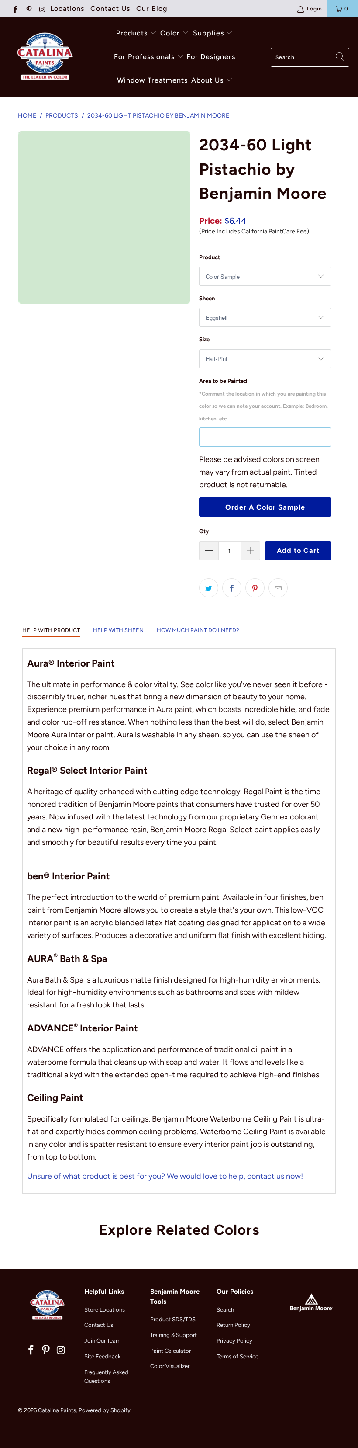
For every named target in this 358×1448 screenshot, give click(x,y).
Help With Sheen (118, 630)
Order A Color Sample (265, 507)
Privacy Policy (234, 1340)
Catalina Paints (57, 1410)
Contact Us (110, 8)
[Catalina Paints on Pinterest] (28, 9)
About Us (208, 80)
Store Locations (104, 1309)
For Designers (210, 56)
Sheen (207, 298)
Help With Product (51, 630)
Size (204, 339)
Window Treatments (152, 80)
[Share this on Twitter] (208, 587)
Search (225, 1309)
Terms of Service (237, 1356)
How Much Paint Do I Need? (198, 630)
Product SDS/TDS (173, 1319)
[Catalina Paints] (44, 57)
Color (170, 33)
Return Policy (233, 1325)
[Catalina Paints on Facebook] (14, 9)
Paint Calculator (170, 1350)
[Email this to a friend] (278, 587)
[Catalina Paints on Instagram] (42, 9)
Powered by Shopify (105, 1410)
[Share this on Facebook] (231, 587)
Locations (67, 8)
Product (209, 257)
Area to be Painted (263, 400)
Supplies (208, 33)
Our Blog (151, 8)
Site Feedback (102, 1356)
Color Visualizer (169, 1366)
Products (132, 33)
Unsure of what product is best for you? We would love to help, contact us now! (165, 1176)
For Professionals (145, 56)
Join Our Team (102, 1340)
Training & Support (173, 1335)
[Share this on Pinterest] (255, 587)
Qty (204, 531)
